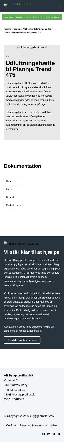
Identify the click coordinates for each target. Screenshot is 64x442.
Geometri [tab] (10, 197)
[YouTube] (59, 434)
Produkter (18, 29)
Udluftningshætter (42, 29)
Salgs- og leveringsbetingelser (38, 425)
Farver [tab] (9, 189)
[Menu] (58, 5)
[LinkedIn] (48, 434)
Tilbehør (28, 29)
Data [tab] (8, 181)
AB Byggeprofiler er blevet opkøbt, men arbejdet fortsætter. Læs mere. (32, 17)
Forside (7, 29)
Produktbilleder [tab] (13, 205)
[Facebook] (43, 434)
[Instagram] (54, 434)
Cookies (11, 425)
